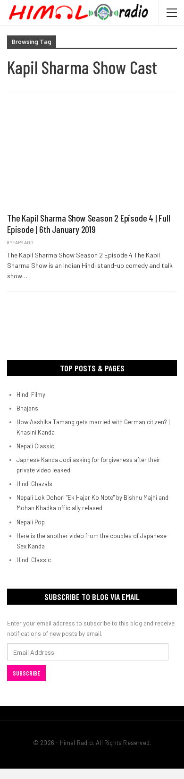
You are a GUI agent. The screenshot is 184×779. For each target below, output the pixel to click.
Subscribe (26, 673)
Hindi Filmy (31, 394)
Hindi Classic (34, 560)
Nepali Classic (35, 446)
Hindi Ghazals (34, 484)
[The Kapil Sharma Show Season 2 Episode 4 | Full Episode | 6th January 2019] (92, 156)
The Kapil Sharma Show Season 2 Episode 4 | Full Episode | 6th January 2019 (88, 223)
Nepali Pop (31, 522)
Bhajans (27, 408)
